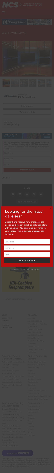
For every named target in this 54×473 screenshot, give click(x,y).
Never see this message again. (27, 269)
